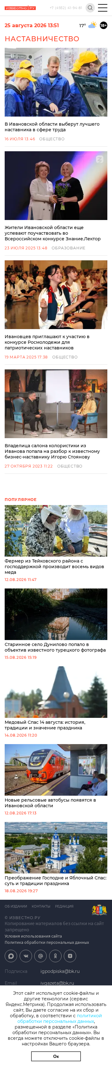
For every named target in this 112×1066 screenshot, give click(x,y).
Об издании (16, 906)
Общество (51, 139)
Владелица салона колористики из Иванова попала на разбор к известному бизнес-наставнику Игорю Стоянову (52, 451)
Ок (56, 1056)
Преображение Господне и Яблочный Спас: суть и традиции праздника (55, 880)
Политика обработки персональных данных (47, 942)
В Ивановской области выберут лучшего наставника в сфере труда (52, 127)
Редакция (64, 906)
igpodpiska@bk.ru (60, 971)
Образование (69, 248)
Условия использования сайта (33, 936)
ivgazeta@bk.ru (57, 983)
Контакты (41, 906)
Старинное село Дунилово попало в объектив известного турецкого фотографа (55, 647)
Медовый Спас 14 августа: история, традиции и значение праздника (45, 725)
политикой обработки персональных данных (59, 1018)
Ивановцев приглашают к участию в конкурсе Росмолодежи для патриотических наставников (47, 342)
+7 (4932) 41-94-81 (66, 8)
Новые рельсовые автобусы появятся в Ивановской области (50, 802)
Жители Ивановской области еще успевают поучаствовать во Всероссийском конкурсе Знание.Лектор (53, 233)
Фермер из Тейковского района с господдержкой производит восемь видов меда (54, 566)
